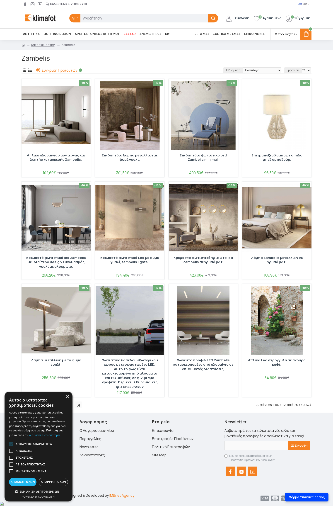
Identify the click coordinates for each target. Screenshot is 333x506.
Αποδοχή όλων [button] (23, 482)
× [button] (67, 396)
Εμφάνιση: (293, 70)
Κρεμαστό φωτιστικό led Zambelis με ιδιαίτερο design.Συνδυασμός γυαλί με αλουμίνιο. (56, 262)
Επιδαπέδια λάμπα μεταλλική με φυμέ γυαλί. (130, 157)
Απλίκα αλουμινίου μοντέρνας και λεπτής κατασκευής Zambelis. (56, 157)
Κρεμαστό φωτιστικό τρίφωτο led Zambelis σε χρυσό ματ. (203, 260)
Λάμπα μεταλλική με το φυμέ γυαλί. (56, 362)
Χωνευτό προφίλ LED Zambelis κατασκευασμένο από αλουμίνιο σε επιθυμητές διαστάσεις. (203, 364)
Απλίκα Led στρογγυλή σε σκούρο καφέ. (277, 362)
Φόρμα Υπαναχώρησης (307, 497)
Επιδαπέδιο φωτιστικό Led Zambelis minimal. (203, 157)
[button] (11, 444)
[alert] (38, 446)
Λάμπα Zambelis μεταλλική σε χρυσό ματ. (277, 260)
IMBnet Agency (121, 495)
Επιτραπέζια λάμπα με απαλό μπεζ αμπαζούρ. (276, 157)
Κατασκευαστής (43, 45)
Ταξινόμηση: (233, 70)
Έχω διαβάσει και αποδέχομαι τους (252, 458)
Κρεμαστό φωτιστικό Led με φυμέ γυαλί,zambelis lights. (129, 260)
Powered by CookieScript (39, 496)
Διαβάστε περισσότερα (44, 435)
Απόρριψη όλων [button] (53, 482)
